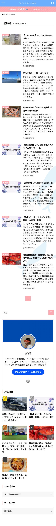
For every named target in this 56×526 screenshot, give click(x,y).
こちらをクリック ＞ (38, 9)
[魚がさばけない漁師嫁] (28, 3)
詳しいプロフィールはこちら (28, 371)
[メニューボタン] (3, 3)
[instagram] (28, 381)
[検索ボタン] (52, 3)
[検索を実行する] (51, 312)
